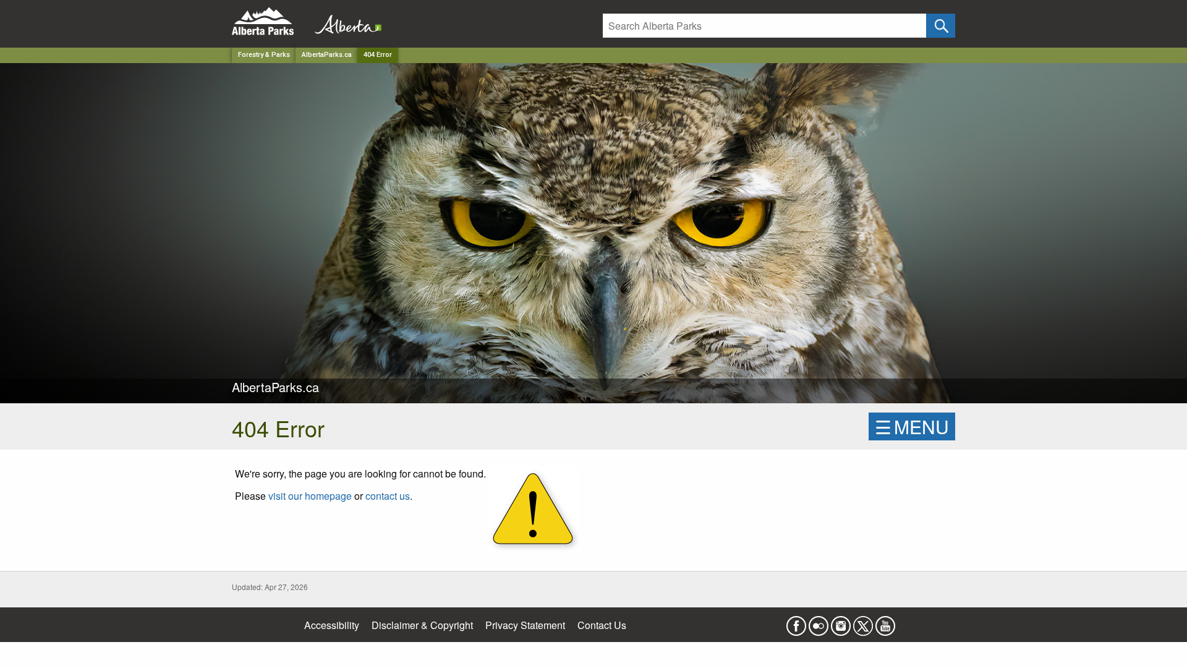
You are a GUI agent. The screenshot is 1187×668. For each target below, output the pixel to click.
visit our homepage (310, 496)
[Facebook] (796, 622)
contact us (387, 496)
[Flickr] (818, 622)
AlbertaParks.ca (327, 55)
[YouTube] (885, 622)
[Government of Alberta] (344, 21)
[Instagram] (841, 622)
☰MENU (912, 426)
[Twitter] (863, 622)
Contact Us (601, 625)
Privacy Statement (525, 625)
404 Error (378, 55)
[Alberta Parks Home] (270, 21)
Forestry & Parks (264, 55)
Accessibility (331, 625)
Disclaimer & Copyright (422, 625)
